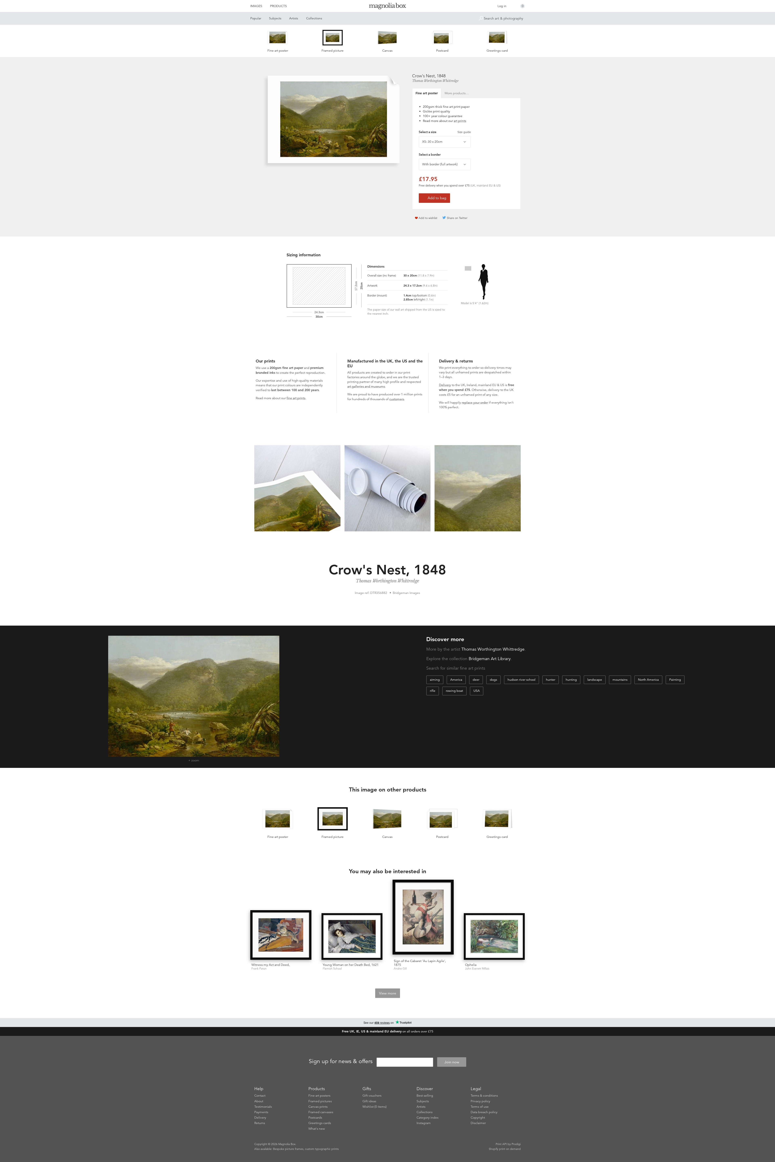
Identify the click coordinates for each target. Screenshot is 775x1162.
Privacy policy (480, 1101)
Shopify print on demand (505, 1149)
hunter (550, 680)
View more (387, 993)
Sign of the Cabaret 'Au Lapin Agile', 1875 (420, 963)
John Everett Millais (477, 968)
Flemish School (332, 968)
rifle (432, 691)
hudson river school (521, 680)
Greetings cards (319, 1123)
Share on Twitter (457, 218)
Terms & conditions (484, 1096)
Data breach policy (484, 1112)
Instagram (424, 1123)
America (456, 680)
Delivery (445, 385)
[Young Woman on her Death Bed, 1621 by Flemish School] (352, 936)
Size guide (464, 132)
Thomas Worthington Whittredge (435, 81)
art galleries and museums (366, 386)
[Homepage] (387, 7)
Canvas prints (318, 1107)
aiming (435, 680)
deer (476, 680)
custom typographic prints (322, 1149)
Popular (255, 18)
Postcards (315, 1118)
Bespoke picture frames (288, 1149)
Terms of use (480, 1107)
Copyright (478, 1118)
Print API (501, 1144)
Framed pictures (320, 1101)
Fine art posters (319, 1096)
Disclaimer (478, 1123)
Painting (675, 680)
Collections (314, 18)
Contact (259, 1096)
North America (648, 680)
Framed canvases (320, 1112)
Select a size (445, 132)
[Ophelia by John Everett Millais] (494, 936)
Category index (428, 1118)
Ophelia (471, 965)
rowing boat (454, 691)
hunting (571, 680)
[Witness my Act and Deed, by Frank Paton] (280, 935)
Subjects (275, 18)
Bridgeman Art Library (490, 658)
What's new (316, 1129)
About (258, 1101)
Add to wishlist (428, 218)
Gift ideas (369, 1101)
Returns (259, 1123)
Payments (261, 1112)
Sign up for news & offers (341, 1061)
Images (256, 6)
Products (278, 6)
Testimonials (263, 1107)
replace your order (475, 403)
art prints (460, 121)
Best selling (425, 1096)
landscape (594, 680)
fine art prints (296, 398)
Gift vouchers (371, 1096)
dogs (493, 680)
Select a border (430, 155)
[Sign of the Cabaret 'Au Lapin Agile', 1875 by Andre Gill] (423, 918)
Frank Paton (259, 968)
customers (396, 399)
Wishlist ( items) (374, 1107)
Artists (293, 18)
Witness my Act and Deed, (270, 965)
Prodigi (516, 1144)
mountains (620, 680)
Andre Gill (400, 968)
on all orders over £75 (387, 1031)
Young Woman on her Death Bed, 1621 (351, 965)
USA (476, 691)
